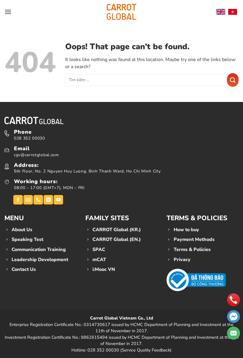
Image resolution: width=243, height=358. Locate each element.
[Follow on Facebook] (18, 199)
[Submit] (233, 80)
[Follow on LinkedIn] (48, 199)
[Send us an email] (28, 199)
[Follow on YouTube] (58, 199)
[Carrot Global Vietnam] (121, 12)
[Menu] (8, 11)
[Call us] (38, 199)
